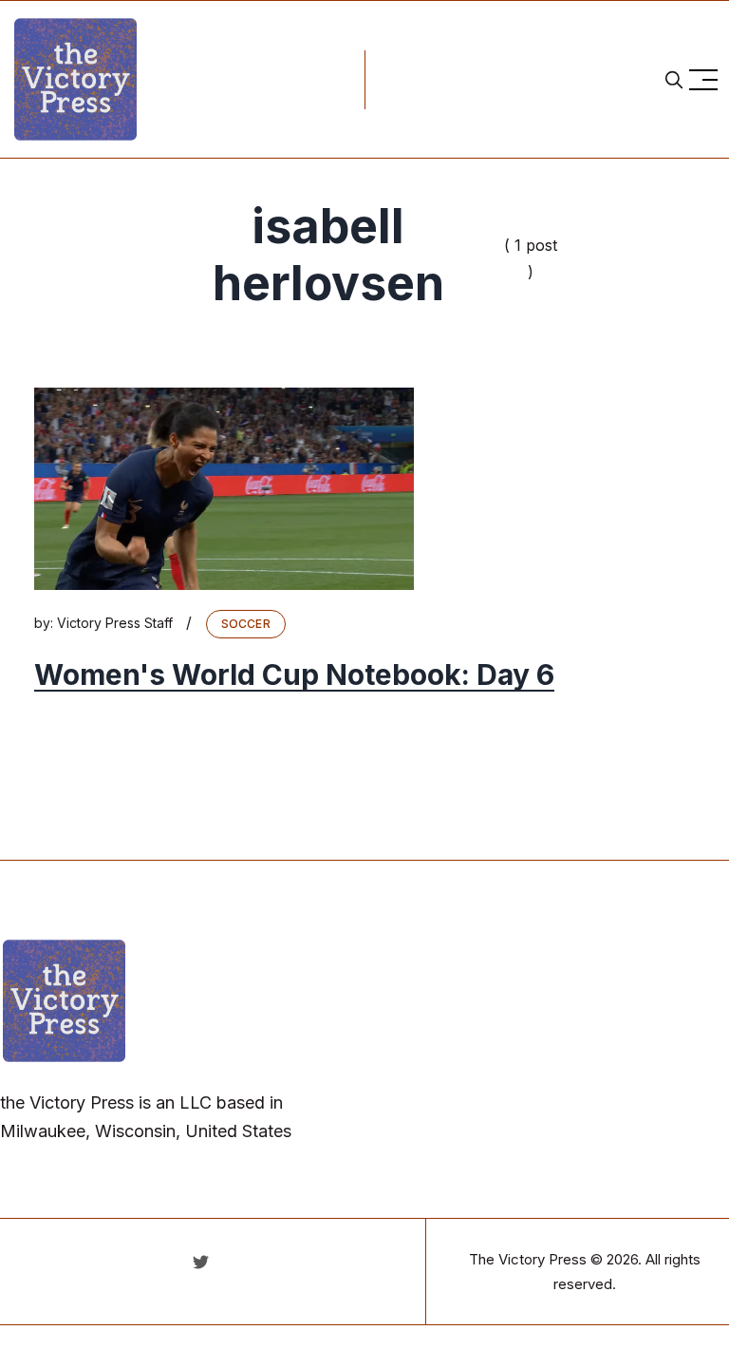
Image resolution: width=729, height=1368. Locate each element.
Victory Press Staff (115, 623)
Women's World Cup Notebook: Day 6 (294, 674)
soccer (246, 624)
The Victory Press (528, 1259)
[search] (674, 80)
